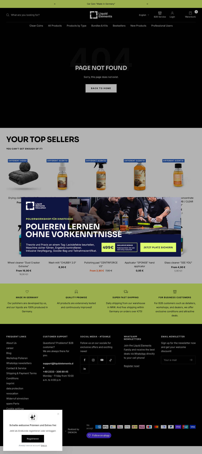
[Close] (176, 202)
